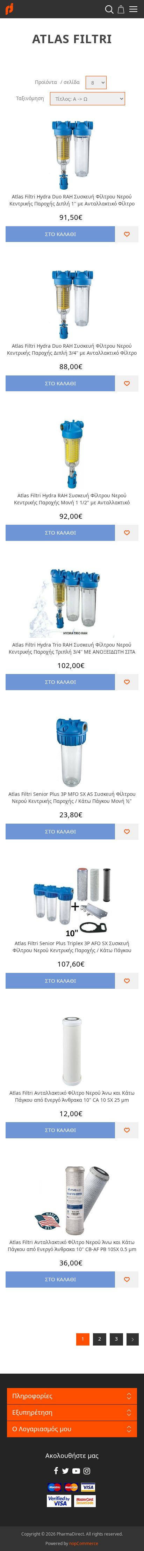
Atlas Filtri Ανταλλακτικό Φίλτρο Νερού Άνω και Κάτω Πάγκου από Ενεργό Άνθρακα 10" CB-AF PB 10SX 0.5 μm (72, 1245)
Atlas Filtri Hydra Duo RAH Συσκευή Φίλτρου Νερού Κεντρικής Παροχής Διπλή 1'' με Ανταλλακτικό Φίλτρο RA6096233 (72, 200)
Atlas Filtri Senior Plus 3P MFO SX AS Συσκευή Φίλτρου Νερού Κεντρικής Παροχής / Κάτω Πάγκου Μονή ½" (72, 797)
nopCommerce (83, 1543)
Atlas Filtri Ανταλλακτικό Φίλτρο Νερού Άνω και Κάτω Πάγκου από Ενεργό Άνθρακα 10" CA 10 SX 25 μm (72, 1096)
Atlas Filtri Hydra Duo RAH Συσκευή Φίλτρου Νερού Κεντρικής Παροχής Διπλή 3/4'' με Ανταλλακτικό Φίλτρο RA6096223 (72, 349)
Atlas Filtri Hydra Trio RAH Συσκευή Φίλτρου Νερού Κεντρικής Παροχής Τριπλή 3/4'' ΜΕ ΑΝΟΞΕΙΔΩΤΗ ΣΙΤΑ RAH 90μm (72, 648)
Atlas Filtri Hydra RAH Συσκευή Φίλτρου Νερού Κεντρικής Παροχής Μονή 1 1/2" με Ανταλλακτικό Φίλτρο (72, 499)
